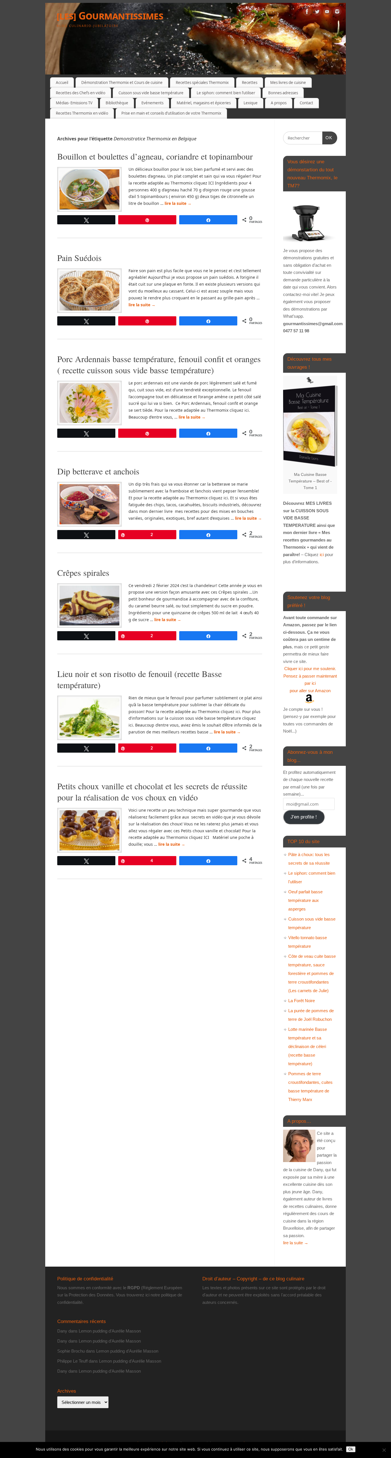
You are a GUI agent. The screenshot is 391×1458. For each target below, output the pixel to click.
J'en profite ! (304, 817)
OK (327, 137)
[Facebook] (307, 12)
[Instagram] (337, 12)
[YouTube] (327, 12)
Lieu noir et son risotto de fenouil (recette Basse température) (139, 679)
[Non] (384, 1450)
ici (321, 554)
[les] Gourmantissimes (110, 16)
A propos (279, 102)
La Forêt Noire (301, 1000)
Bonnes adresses (283, 92)
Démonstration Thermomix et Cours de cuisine (122, 82)
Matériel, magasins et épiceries (204, 102)
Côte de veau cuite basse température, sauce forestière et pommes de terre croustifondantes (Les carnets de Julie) (312, 973)
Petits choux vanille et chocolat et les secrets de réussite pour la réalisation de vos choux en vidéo (152, 791)
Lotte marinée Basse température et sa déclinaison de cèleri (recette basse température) (307, 1046)
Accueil (62, 82)
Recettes (249, 82)
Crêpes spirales (83, 572)
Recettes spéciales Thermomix (202, 82)
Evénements (152, 102)
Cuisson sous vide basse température (151, 92)
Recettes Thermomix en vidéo (82, 113)
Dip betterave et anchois (98, 471)
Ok (350, 1449)
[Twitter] (317, 12)
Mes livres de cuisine (288, 82)
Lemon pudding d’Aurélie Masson (110, 1331)
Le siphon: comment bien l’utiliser (226, 92)
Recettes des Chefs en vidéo (80, 92)
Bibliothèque (117, 102)
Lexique (251, 102)
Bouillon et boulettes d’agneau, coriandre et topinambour (155, 156)
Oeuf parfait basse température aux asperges (305, 900)
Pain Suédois (79, 257)
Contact (306, 102)
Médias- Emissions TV (74, 102)
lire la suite (178, 203)
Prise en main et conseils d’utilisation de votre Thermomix (171, 113)
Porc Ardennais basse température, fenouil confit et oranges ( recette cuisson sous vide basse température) (159, 364)
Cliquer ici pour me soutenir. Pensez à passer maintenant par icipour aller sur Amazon (310, 679)
